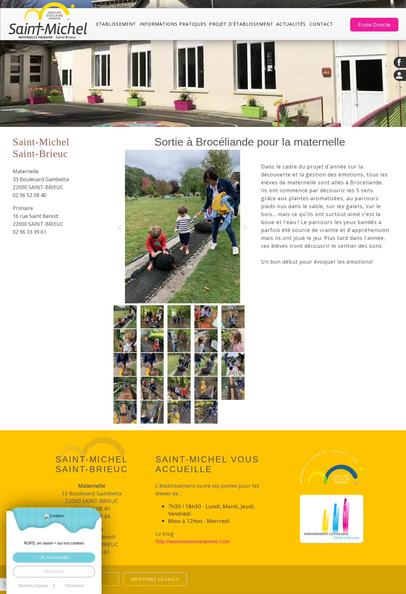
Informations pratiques (173, 24)
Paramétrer (74, 586)
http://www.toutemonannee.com (192, 541)
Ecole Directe (374, 24)
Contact (321, 24)
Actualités (291, 24)
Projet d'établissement (241, 24)
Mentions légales (155, 579)
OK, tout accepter (54, 557)
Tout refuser (54, 571)
